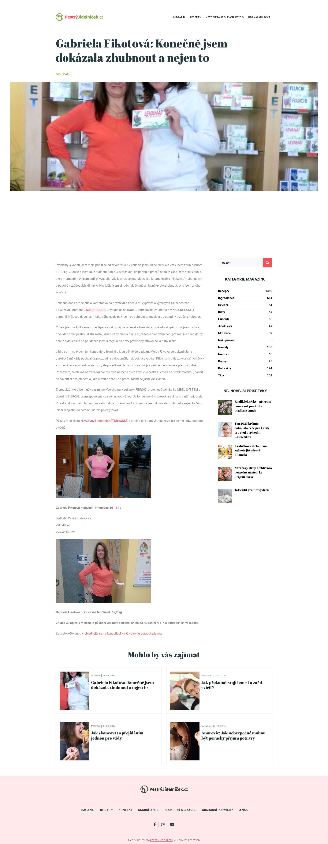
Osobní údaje (148, 810)
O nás (243, 810)
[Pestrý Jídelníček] (79, 17)
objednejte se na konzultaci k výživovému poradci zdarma (123, 633)
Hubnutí (245, 319)
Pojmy (245, 361)
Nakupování (245, 340)
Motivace (64, 74)
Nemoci (245, 354)
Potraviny (245, 368)
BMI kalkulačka (259, 17)
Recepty (195, 17)
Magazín (179, 17)
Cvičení (245, 305)
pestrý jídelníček (161, 840)
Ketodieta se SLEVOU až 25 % (225, 17)
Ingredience (245, 298)
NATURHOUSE (95, 310)
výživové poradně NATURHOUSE (106, 421)
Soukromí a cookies (180, 810)
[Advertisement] (164, 229)
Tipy (245, 375)
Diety (245, 312)
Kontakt (125, 810)
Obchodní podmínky (217, 810)
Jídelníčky (245, 326)
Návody (245, 347)
